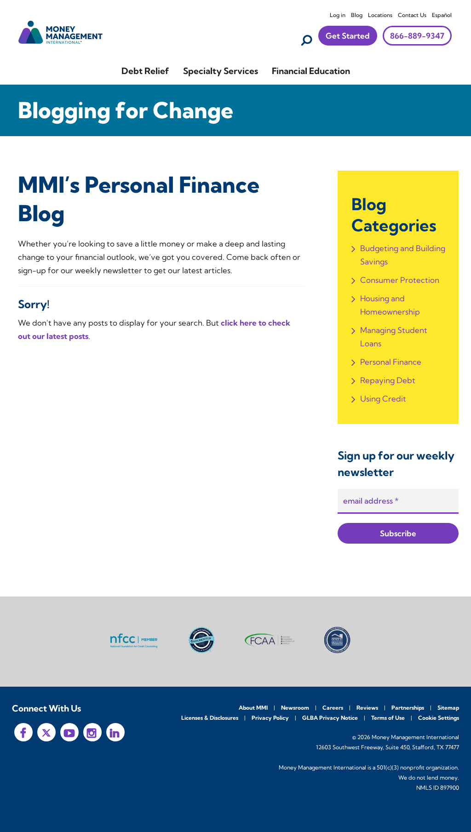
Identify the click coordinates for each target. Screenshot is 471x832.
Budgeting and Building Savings (402, 254)
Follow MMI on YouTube (69, 732)
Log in (337, 14)
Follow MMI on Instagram (92, 732)
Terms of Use (388, 717)
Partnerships (407, 707)
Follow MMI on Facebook (23, 732)
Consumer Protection (399, 280)
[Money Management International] (61, 31)
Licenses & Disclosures (209, 717)
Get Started (348, 35)
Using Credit (383, 398)
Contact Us (412, 14)
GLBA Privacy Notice (330, 717)
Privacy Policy (270, 717)
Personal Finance (390, 362)
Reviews (367, 707)
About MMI (253, 707)
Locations (380, 14)
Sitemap (448, 707)
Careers (332, 707)
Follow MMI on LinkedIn (115, 732)
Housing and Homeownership (390, 304)
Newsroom (295, 707)
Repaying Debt (387, 380)
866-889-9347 (417, 35)
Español (442, 14)
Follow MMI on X (46, 732)
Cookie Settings (438, 717)
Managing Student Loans (393, 336)
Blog (356, 14)
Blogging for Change (125, 110)
